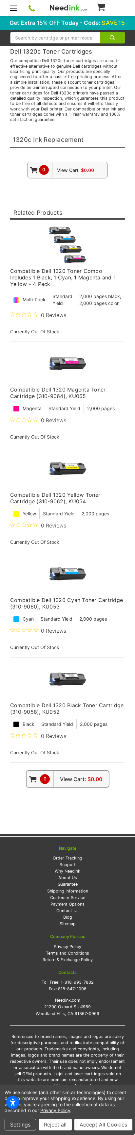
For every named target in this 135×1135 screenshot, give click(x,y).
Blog (67, 917)
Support (68, 864)
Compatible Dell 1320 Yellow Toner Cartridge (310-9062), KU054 (55, 498)
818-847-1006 (72, 988)
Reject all (55, 1124)
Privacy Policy (67, 946)
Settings (20, 1124)
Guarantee (68, 884)
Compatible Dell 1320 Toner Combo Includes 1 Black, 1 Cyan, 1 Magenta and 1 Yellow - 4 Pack (63, 277)
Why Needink (67, 871)
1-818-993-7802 (77, 982)
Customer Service (67, 897)
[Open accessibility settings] (12, 1102)
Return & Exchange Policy (68, 959)
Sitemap (68, 923)
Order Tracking (67, 858)
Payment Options (67, 904)
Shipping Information (67, 891)
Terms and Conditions (67, 953)
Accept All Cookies (103, 1124)
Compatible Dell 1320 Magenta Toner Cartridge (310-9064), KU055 (58, 392)
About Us (67, 877)
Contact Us (67, 910)
